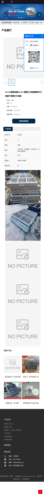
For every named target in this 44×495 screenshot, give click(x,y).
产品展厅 (24, 22)
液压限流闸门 (8, 436)
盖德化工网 (16, 479)
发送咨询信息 (23, 121)
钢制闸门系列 (8, 427)
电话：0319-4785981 (15, 459)
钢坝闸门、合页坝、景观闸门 (13, 430)
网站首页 (16, 22)
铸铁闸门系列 (8, 424)
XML (33, 476)
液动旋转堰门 (8, 439)
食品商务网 (25, 479)
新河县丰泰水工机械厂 (7, 476)
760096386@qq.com (18, 462)
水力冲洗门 (7, 433)
